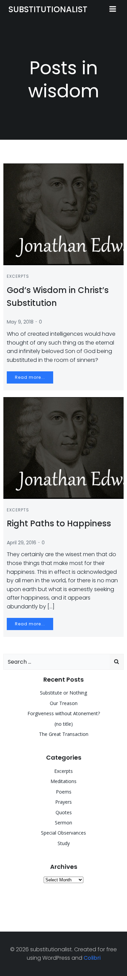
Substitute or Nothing (63, 692)
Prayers (63, 802)
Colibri (92, 958)
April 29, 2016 (21, 542)
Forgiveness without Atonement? (63, 713)
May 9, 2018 (20, 321)
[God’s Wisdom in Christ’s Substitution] (63, 214)
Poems (63, 791)
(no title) (64, 724)
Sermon (63, 822)
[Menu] (113, 9)
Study (64, 843)
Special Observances (63, 832)
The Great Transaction (63, 734)
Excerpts (18, 276)
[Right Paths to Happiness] (63, 447)
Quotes (64, 812)
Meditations (63, 781)
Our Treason (64, 703)
